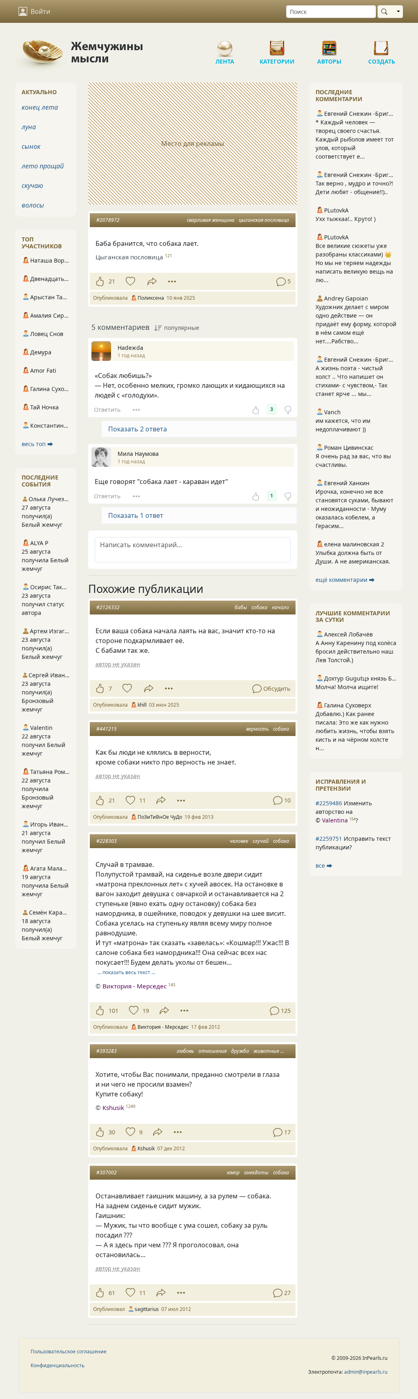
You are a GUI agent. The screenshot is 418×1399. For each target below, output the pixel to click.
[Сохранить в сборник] (129, 281)
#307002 (106, 1172)
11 (142, 800)
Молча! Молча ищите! (347, 687)
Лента (225, 45)
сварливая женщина (210, 220)
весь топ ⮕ (37, 444)
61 (112, 1293)
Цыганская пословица (129, 257)
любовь (185, 1051)
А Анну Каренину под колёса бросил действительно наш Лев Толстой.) (356, 651)
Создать (381, 45)
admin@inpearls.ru (365, 1371)
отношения (212, 1051)
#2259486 (329, 803)
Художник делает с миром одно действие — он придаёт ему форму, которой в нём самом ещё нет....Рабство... (356, 324)
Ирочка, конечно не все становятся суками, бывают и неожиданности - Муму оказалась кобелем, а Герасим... (355, 509)
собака (259, 607)
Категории (277, 45)
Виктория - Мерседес (134, 986)
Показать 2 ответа (137, 428)
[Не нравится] (287, 409)
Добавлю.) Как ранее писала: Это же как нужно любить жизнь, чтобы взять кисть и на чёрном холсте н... (355, 731)
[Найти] (386, 11)
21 (112, 281)
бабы (241, 607)
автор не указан (118, 664)
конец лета (40, 107)
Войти (40, 11)
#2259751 (329, 838)
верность (257, 728)
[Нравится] (99, 281)
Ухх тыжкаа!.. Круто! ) (346, 219)
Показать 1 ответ (135, 515)
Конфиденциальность (57, 1365)
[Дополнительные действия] (172, 281)
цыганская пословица (264, 220)
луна (29, 126)
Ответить (107, 409)
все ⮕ (324, 865)
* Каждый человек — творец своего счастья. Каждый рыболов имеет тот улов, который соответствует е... (355, 139)
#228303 (106, 841)
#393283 (106, 1051)
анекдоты (256, 1172)
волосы (33, 205)
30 (112, 1132)
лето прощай (43, 165)
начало (280, 607)
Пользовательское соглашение (69, 1351)
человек (239, 841)
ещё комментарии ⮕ (345, 579)
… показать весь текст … (126, 972)
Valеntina (335, 820)
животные (266, 1051)
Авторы (329, 45)
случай (261, 841)
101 (113, 1010)
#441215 (106, 728)
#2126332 (108, 607)
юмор (233, 1172)
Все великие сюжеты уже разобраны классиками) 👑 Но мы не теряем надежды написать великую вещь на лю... (354, 263)
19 (145, 1010)
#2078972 (108, 220)
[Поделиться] (152, 281)
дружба (240, 1051)
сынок (31, 146)
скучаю (32, 185)
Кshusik (113, 1107)
